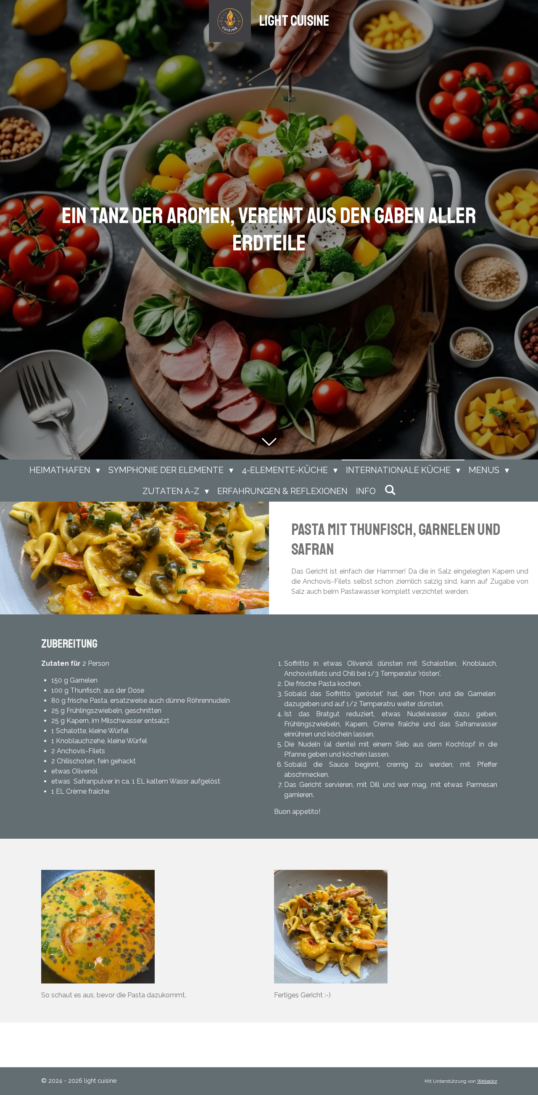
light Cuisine (294, 21)
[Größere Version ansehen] (98, 926)
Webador (487, 1081)
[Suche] (390, 490)
